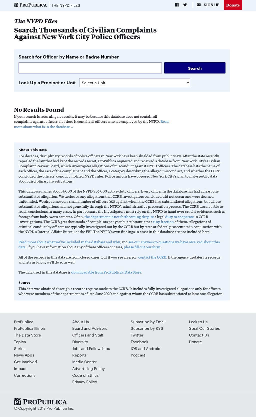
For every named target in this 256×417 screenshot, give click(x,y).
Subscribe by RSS (147, 328)
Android (153, 348)
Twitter (137, 335)
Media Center (84, 361)
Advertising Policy (88, 368)
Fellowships (99, 348)
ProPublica (23, 321)
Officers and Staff (88, 335)
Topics (20, 341)
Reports (79, 355)
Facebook (139, 341)
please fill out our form (142, 246)
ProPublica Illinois (30, 328)
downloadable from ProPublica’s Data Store (106, 272)
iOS (134, 348)
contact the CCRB (152, 257)
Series (19, 348)
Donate (233, 5)
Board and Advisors (89, 328)
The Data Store (27, 335)
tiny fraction (163, 221)
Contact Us (199, 335)
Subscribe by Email (148, 321)
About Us (80, 321)
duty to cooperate (179, 216)
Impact (20, 368)
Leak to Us (198, 321)
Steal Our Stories (204, 328)
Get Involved (25, 361)
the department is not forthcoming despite (119, 216)
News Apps (24, 355)
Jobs (76, 348)
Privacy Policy (84, 381)
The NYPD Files (65, 5)
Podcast (138, 355)
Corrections (24, 375)
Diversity (80, 341)
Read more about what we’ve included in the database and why (69, 241)
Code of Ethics (85, 375)
